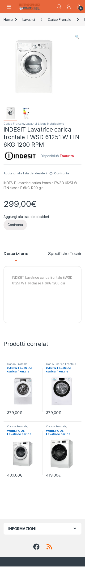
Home (8, 20)
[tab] (16, 256)
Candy (50, 364)
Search (59, 6)
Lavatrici (28, 20)
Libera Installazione (51, 123)
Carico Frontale (59, 20)
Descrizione (16, 254)
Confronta (61, 173)
